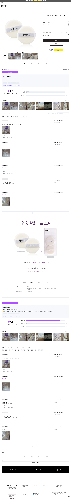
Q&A (69, 6)
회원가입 (57, 2)
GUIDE (2, 478)
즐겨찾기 (2, 2)
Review (61, 6)
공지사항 (44, 486)
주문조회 (64, 2)
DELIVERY (19, 478)
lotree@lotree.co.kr (59, 494)
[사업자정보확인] (63, 491)
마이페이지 (68, 2)
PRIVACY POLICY (13, 478)
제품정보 (31, 63)
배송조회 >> (25, 494)
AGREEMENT (7, 478)
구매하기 (56, 40)
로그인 (53, 2)
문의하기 (44, 485)
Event (65, 6)
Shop (57, 6)
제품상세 (24, 63)
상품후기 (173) (39, 63)
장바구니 (60, 2)
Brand (53, 6)
